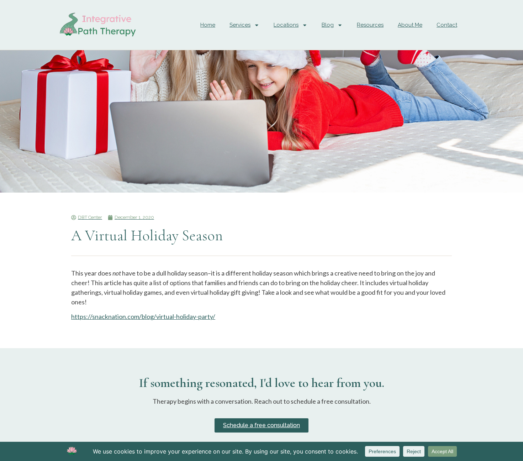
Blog (328, 25)
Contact (447, 25)
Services (239, 25)
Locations (286, 25)
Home (207, 25)
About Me (410, 25)
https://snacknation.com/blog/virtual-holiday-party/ (143, 316)
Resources (370, 25)
